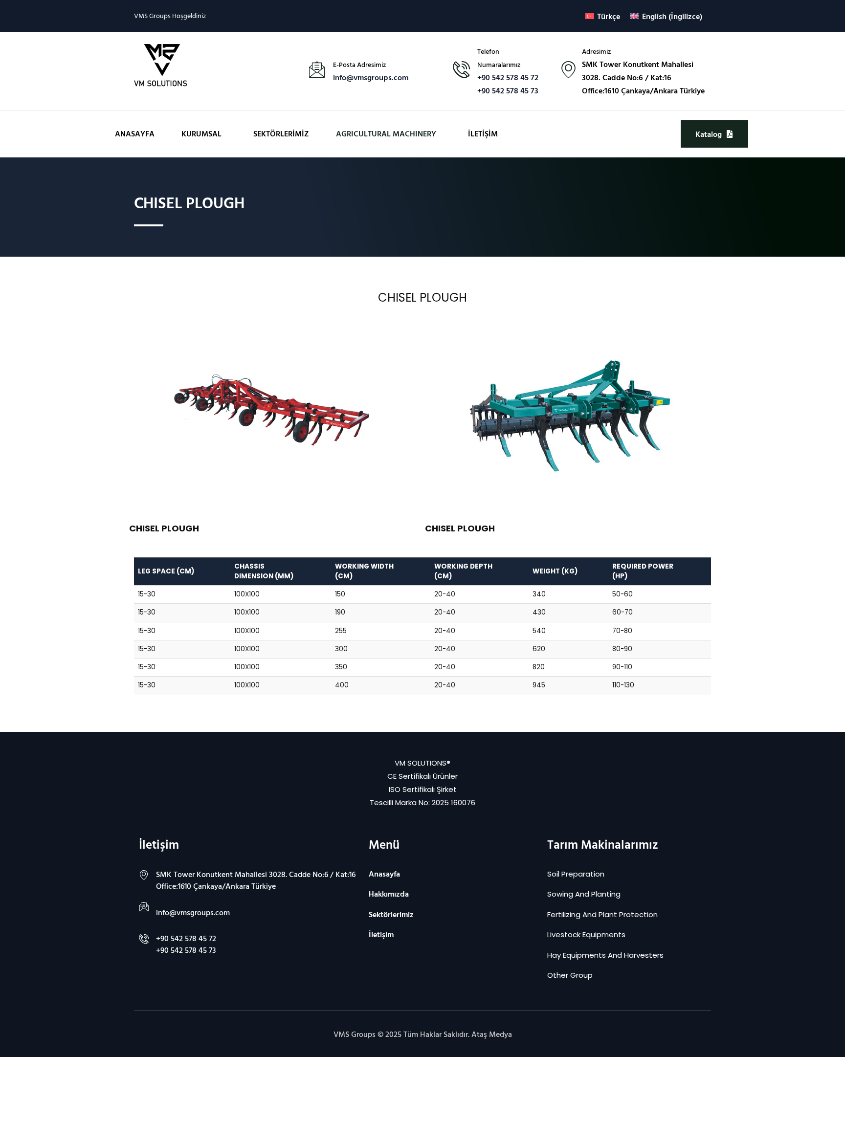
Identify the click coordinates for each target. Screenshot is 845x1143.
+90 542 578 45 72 (507, 77)
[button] (204, 134)
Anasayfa (135, 133)
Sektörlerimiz (281, 133)
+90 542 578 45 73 (507, 90)
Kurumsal (201, 133)
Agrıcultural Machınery (386, 133)
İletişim (483, 133)
